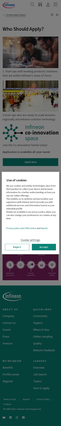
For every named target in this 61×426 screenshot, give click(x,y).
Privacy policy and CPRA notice (21, 228)
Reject (17, 247)
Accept (44, 247)
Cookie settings (30, 240)
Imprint (44, 228)
